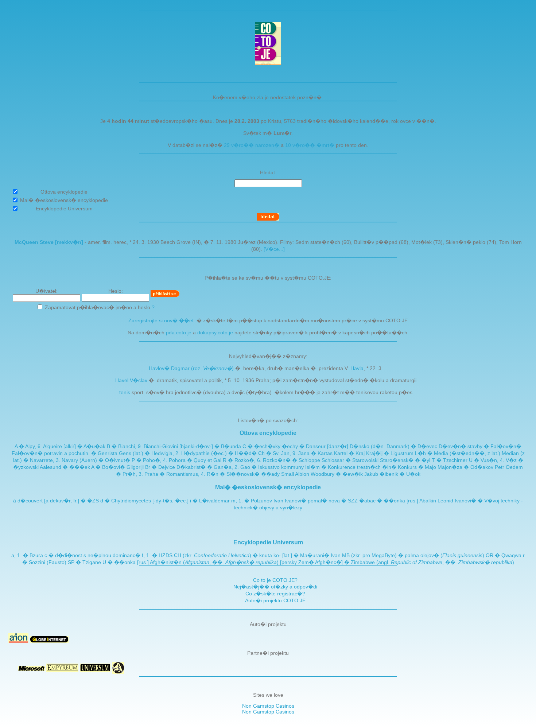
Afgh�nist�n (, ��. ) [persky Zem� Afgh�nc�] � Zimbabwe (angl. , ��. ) (332, 562)
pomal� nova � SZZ (333, 501)
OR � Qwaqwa (503, 555)
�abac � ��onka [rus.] (388, 501)
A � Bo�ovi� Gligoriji (117, 467)
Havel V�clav (131, 380)
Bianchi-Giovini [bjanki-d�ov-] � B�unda (192, 446)
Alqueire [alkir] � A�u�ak (74, 446)
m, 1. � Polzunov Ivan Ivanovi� (268, 501)
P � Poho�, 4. (150, 460)
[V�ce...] (274, 249)
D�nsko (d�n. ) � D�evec (393, 446)
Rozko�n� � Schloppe (291, 460)
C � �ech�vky (261, 446)
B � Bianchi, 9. (125, 446)
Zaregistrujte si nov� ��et (161, 320)
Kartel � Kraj (349, 453)
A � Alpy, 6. (29, 446)
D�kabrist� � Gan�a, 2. (208, 467)
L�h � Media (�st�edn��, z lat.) (457, 453)
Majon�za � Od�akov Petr (471, 467)
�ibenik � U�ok (400, 474)
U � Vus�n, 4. (487, 460)
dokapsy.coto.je (215, 332)
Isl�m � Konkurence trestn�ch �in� (350, 467)
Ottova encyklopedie (268, 432)
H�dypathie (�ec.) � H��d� (219, 453)
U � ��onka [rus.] (125, 562)
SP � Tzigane (84, 562)
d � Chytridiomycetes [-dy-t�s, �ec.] (144, 501)
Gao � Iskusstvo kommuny (272, 467)
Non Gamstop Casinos (268, 706)
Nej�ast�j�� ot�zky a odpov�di (275, 587)
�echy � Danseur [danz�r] (315, 446)
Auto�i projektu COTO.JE (275, 600)
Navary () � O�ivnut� (96, 460)
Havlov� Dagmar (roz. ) (191, 368)
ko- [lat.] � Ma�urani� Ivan (307, 555)
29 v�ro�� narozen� (251, 145)
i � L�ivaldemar (210, 501)
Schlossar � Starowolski (350, 460)
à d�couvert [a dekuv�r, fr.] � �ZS (56, 501)
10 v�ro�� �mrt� (309, 145)
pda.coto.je (178, 332)
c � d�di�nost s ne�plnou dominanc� (92, 555)
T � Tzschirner (449, 460)
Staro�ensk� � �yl (405, 460)
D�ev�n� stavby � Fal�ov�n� (480, 446)
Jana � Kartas (315, 453)
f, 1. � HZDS (157, 555)
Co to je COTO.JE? (275, 580)
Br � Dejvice (160, 467)
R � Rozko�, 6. (243, 460)
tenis (124, 392)
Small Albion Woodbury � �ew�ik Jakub (329, 474)
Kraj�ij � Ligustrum (389, 453)
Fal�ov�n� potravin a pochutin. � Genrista (64, 453)
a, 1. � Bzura (27, 555)
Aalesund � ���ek (65, 467)
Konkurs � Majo (417, 467)
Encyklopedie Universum (268, 542)
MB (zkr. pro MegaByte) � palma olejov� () (413, 555)
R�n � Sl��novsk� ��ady (243, 474)
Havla (357, 368)
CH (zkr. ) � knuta (223, 555)
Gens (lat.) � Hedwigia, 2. (150, 453)
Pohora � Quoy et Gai (195, 460)
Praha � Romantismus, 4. (175, 474)
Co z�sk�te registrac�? (275, 593)
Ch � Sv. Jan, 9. (278, 453)
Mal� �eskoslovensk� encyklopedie (268, 487)
